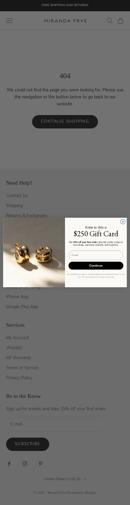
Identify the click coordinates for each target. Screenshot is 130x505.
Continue (96, 266)
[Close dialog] (123, 221)
